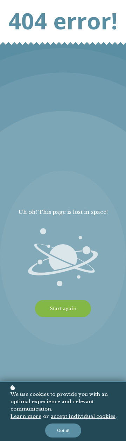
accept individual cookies (83, 416)
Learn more (25, 416)
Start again (63, 308)
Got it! (63, 430)
